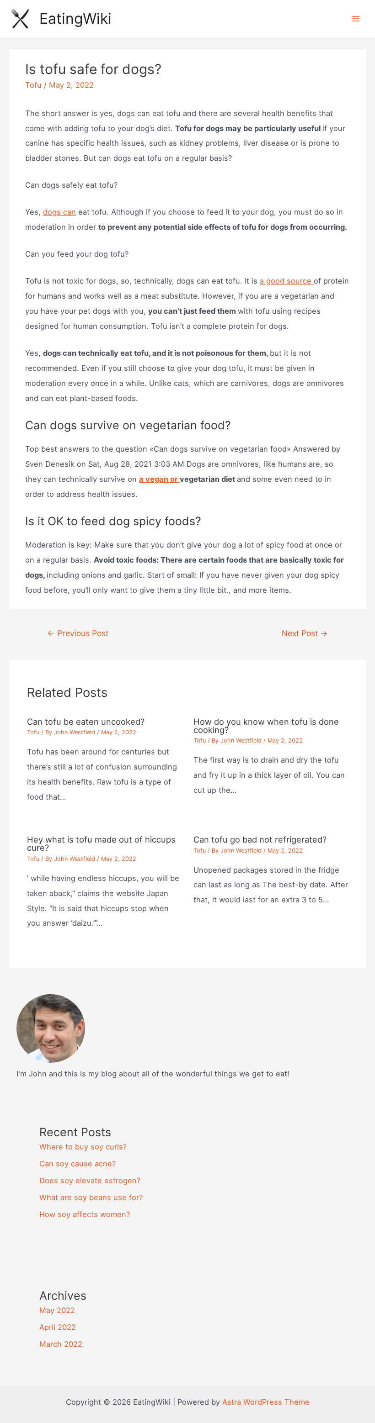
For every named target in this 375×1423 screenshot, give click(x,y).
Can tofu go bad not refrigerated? (260, 839)
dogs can (59, 211)
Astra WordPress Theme (266, 1402)
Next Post (305, 633)
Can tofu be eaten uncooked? (86, 722)
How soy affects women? (84, 1214)
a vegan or (159, 479)
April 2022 (57, 1327)
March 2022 (60, 1344)
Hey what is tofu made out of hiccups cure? (101, 843)
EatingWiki (75, 18)
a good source (287, 280)
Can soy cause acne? (77, 1163)
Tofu (33, 85)
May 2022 (57, 1310)
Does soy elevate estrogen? (89, 1180)
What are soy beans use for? (91, 1197)
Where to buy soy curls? (83, 1146)
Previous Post (77, 633)
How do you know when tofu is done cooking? (266, 726)
